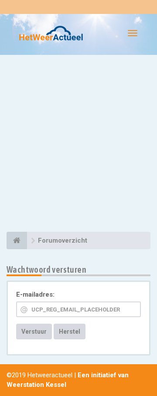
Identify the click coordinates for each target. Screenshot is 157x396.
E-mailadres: (35, 294)
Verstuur (34, 331)
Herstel (69, 331)
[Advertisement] (78, 144)
